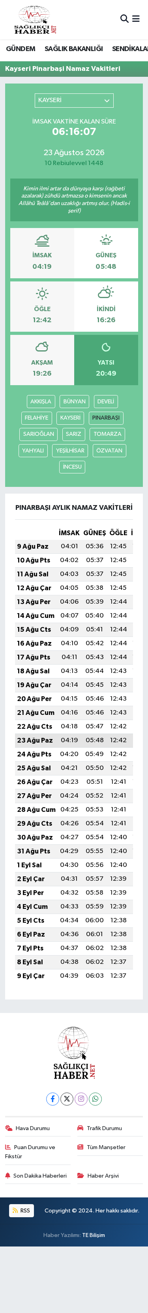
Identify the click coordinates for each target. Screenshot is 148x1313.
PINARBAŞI (106, 418)
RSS (24, 1211)
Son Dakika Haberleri (40, 1176)
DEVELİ (105, 402)
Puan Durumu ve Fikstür (30, 1151)
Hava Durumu (33, 1128)
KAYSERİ (70, 418)
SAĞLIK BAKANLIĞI (74, 49)
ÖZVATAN (109, 451)
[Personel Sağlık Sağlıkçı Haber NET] (35, 20)
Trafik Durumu (104, 1128)
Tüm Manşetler (106, 1147)
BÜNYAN (75, 402)
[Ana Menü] (136, 19)
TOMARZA (108, 434)
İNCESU (72, 467)
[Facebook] (52, 1099)
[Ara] (124, 19)
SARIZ (73, 434)
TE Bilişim (93, 1235)
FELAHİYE (36, 418)
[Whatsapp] (95, 1099)
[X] (66, 1099)
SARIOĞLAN (38, 434)
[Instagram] (81, 1099)
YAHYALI (33, 451)
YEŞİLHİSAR (70, 451)
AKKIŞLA (40, 402)
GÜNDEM (20, 49)
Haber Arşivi (103, 1176)
